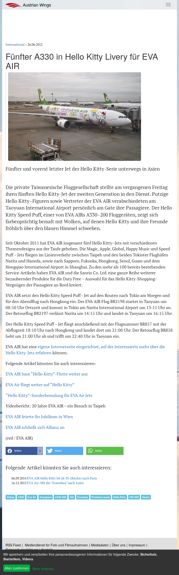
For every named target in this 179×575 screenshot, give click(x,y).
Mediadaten (100, 545)
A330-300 (60, 497)
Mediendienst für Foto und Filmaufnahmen (56, 545)
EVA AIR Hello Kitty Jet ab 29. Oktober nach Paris (62, 478)
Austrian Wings (36, 5)
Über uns (118, 545)
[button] (24, 451)
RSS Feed (13, 545)
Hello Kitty (119, 497)
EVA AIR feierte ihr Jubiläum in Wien (39, 416)
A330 (21, 497)
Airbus (10, 497)
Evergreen (46, 497)
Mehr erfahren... (45, 568)
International (15, 44)
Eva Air (32, 497)
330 (72, 497)
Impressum (137, 545)
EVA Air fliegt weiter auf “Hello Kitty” (40, 384)
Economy (82, 497)
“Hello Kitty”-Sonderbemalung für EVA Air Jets (49, 395)
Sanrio (146, 497)
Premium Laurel (101, 497)
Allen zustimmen (17, 568)
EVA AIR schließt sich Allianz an (35, 427)
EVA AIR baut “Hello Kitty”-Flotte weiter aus (47, 374)
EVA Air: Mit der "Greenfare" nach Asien (55, 483)
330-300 (134, 497)
